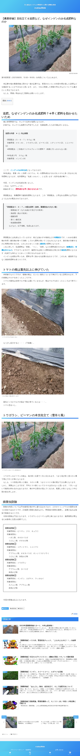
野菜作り (5, 608)
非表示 (9, 101)
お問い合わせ (59, 750)
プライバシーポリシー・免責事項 (21, 750)
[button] (74, 395)
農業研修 (13, 608)
